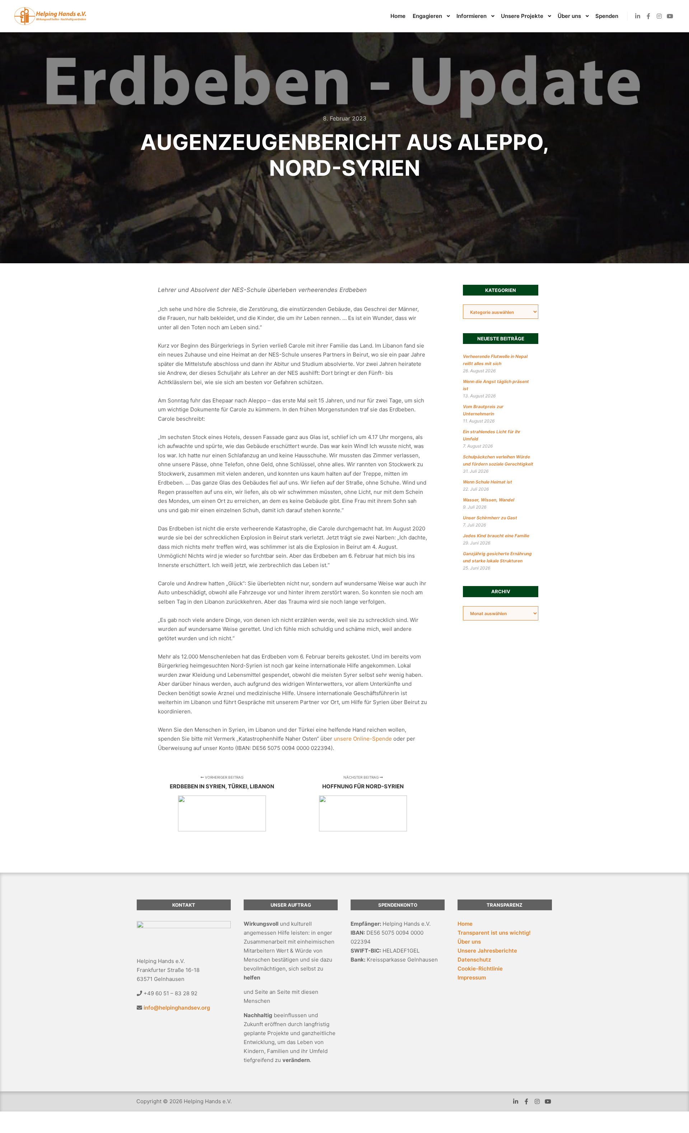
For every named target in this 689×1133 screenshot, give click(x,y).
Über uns (469, 941)
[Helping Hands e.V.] (50, 16)
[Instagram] (659, 16)
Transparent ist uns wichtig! (494, 932)
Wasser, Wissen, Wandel (488, 499)
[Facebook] (648, 16)
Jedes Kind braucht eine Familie (496, 535)
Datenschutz (474, 959)
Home (465, 923)
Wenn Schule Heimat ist (487, 482)
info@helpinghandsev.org (177, 1007)
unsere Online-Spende (363, 738)
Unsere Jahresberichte (487, 950)
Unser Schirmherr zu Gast (490, 517)
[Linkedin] (637, 16)
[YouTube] (670, 16)
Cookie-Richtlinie (480, 968)
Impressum (472, 977)
